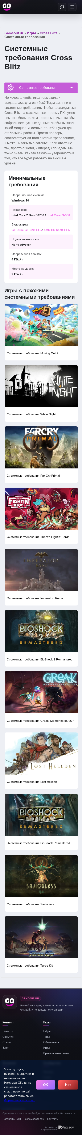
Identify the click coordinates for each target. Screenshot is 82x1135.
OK (45, 1085)
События (8, 1036)
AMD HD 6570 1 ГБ (57, 230)
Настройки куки (12, 1119)
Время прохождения (56, 1053)
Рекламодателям (34, 1119)
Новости (8, 1031)
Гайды (47, 1031)
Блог (6, 1047)
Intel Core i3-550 (58, 215)
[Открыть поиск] (62, 7)
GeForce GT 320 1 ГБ (27, 230)
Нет (68, 1085)
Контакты (52, 1119)
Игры (46, 1047)
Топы (46, 1036)
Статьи (7, 1042)
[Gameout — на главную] (7, 7)
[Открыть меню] (72, 7)
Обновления (51, 1042)
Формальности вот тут (19, 1100)
